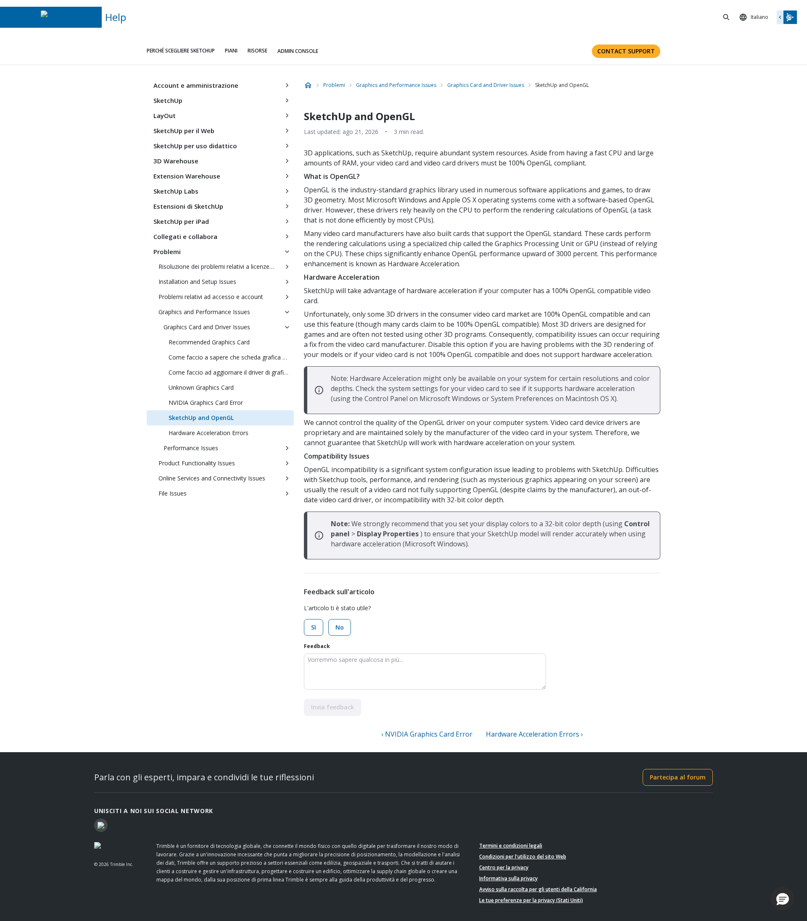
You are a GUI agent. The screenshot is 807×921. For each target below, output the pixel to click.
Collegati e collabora (185, 236)
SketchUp (167, 100)
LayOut (164, 115)
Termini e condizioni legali (510, 845)
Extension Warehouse (186, 176)
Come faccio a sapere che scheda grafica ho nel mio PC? (231, 357)
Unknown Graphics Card (201, 387)
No (339, 627)
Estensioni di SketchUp (188, 206)
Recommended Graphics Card (209, 342)
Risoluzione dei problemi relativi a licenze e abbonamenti (219, 266)
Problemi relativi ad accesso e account (210, 297)
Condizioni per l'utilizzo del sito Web (522, 856)
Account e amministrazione (195, 85)
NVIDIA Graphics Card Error (206, 403)
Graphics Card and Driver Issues (207, 327)
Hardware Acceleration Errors (208, 433)
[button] (782, 899)
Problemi (167, 251)
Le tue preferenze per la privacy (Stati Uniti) (531, 900)
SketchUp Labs (175, 191)
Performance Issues (191, 448)
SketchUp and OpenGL (201, 418)
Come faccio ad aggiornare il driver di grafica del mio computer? (231, 372)
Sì (313, 627)
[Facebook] (101, 825)
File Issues (172, 493)
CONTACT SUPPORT (626, 51)
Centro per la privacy (503, 867)
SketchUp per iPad (181, 221)
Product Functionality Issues (196, 463)
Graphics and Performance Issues (204, 312)
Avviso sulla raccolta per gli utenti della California (538, 889)
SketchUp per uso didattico (195, 146)
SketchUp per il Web (183, 130)
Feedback (317, 646)
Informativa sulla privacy (508, 878)
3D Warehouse (175, 161)
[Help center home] (308, 85)
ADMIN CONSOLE (297, 51)
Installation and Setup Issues (197, 282)
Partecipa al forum (678, 777)
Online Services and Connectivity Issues (211, 478)
